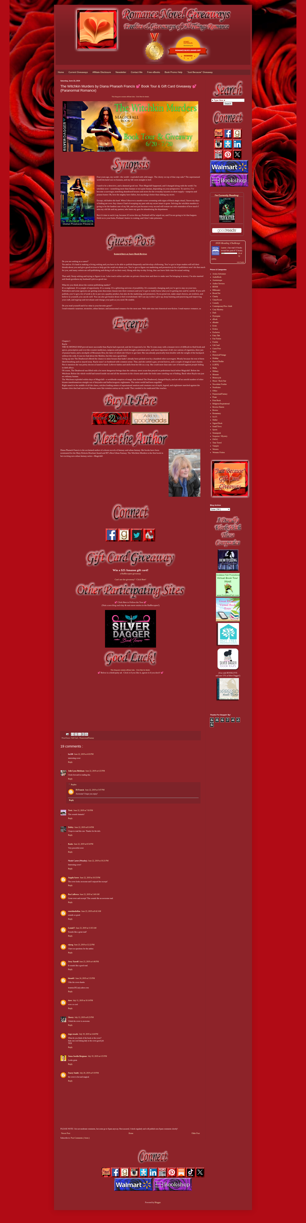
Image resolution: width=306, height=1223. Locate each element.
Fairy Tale (216, 335)
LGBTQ (215, 365)
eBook (214, 319)
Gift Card (75, 738)
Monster (215, 374)
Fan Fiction (216, 339)
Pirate (214, 397)
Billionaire (216, 290)
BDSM (215, 287)
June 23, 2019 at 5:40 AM (89, 894)
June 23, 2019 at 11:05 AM (86, 928)
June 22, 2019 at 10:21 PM (98, 861)
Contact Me (136, 72)
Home (61, 72)
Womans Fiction (218, 452)
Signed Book (217, 423)
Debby (70, 827)
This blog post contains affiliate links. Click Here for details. (130, 96)
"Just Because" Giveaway (200, 72)
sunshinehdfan (74, 911)
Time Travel (217, 443)
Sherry (71, 1017)
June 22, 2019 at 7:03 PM (83, 810)
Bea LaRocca (73, 894)
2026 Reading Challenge (227, 243)
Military (215, 371)
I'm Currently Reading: (227, 195)
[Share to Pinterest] (86, 734)
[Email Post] (67, 734)
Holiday (215, 358)
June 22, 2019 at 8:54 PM (83, 844)
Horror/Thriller (218, 361)
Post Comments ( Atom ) (80, 1138)
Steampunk (216, 433)
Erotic (214, 326)
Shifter (215, 420)
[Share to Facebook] (83, 734)
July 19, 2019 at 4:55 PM (97, 1056)
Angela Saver (73, 878)
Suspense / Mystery (219, 436)
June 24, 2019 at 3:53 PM (85, 978)
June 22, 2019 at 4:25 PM (95, 771)
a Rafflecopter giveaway (130, 573)
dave (70, 1000)
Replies (73, 784)
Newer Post (65, 1133)
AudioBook (216, 277)
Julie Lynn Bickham (76, 771)
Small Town (217, 426)
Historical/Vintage (219, 355)
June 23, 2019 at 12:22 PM (84, 945)
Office (214, 391)
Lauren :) (224, 247)
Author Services (218, 283)
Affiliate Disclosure (101, 72)
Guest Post (216, 348)
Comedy (215, 303)
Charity (215, 296)
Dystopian (216, 316)
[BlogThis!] (76, 734)
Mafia (214, 368)
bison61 (71, 978)
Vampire (215, 446)
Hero (214, 352)
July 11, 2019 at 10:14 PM (83, 1000)
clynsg (70, 945)
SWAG (215, 439)
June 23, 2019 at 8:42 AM (91, 911)
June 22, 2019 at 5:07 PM (95, 790)
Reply (70, 762)
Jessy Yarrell (73, 961)
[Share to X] (79, 734)
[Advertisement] (130, 699)
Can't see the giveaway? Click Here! (130, 579)
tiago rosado (73, 1034)
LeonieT (71, 928)
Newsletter (121, 72)
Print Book (216, 400)
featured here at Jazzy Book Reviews (130, 254)
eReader (215, 322)
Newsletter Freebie (219, 384)
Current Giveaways (78, 72)
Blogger (157, 1202)
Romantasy (216, 413)
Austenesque (217, 280)
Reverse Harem (218, 407)
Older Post (196, 1133)
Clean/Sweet (217, 300)
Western (215, 449)
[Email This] (72, 734)
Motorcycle (216, 378)
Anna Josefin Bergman (77, 1056)
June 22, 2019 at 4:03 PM (84, 754)
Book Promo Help (173, 72)
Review (215, 410)
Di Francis (80, 790)
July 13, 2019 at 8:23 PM (84, 1017)
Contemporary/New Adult (222, 306)
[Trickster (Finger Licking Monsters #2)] (227, 222)
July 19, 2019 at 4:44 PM (88, 1034)
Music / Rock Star (219, 381)
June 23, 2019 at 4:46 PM (89, 961)
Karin (70, 844)
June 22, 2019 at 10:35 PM (90, 878)
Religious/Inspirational (220, 404)
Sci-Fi (214, 417)
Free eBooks (153, 72)
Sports (214, 430)
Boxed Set (216, 293)
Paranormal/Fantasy (87, 738)
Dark (214, 313)
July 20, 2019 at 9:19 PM (89, 1073)
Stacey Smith (73, 1073)
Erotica (215, 329)
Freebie (215, 342)
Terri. (70, 810)
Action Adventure (219, 274)
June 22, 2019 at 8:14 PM (84, 827)
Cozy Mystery (217, 309)
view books (240, 262)
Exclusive (216, 332)
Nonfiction (216, 387)
